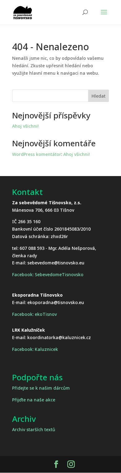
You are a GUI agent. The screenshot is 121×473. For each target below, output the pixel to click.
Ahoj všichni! (25, 126)
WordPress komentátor (36, 154)
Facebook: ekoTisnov (34, 314)
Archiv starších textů (33, 429)
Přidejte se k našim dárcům (41, 388)
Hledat (98, 96)
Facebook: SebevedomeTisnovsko (47, 274)
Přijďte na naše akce (33, 400)
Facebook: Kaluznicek (35, 349)
